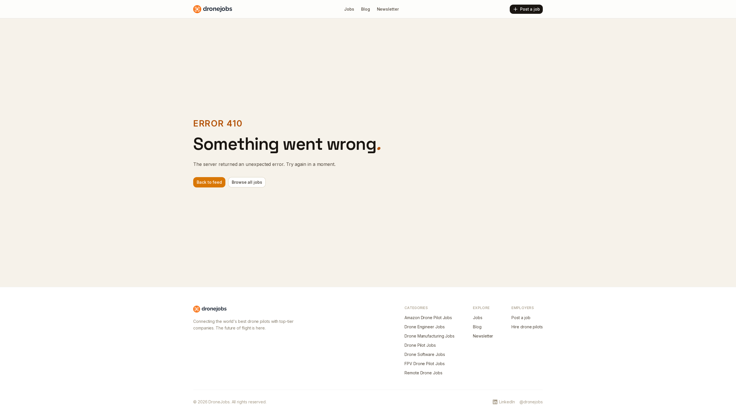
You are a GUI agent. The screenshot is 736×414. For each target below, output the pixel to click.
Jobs (477, 317)
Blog (477, 326)
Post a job (520, 317)
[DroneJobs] (212, 9)
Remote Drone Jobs (423, 372)
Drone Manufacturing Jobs (430, 336)
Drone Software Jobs (425, 354)
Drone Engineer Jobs (424, 326)
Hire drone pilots (527, 326)
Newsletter (483, 336)
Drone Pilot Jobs (420, 345)
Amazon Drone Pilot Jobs (428, 317)
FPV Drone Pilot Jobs (424, 363)
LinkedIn (507, 401)
